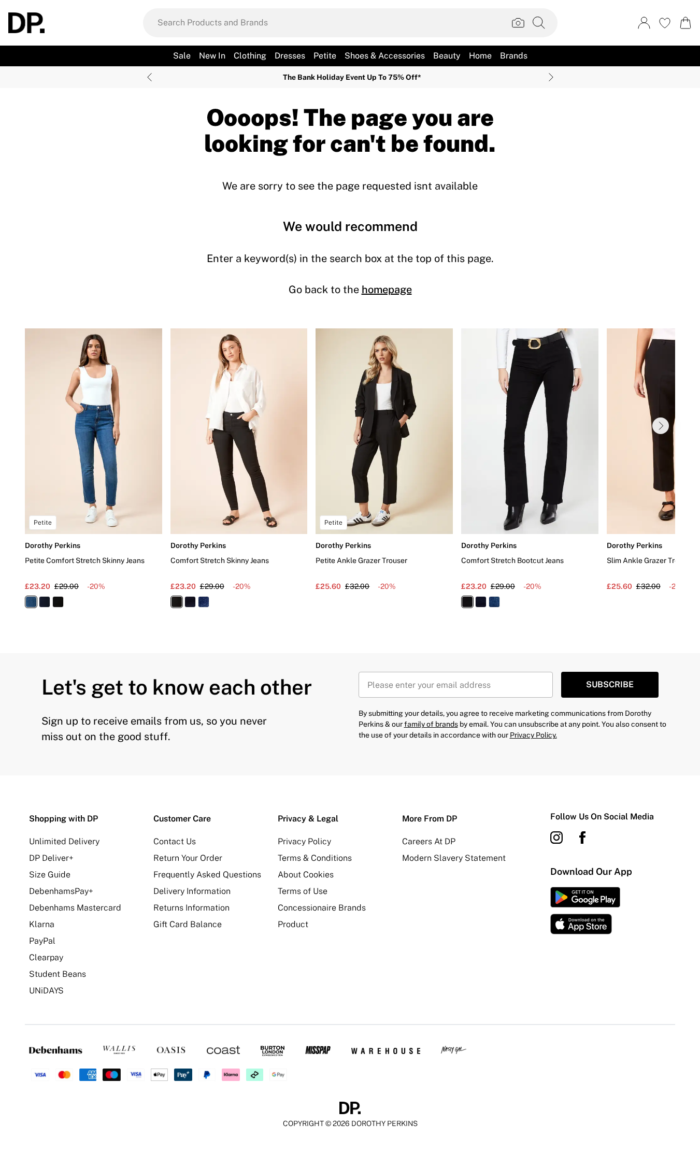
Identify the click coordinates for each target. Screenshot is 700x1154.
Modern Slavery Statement (454, 858)
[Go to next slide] (660, 425)
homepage (387, 289)
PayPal (42, 941)
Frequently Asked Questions (207, 874)
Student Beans (57, 974)
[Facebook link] (582, 837)
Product (293, 924)
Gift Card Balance (187, 924)
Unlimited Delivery (64, 841)
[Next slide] (551, 77)
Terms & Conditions (315, 858)
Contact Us (174, 841)
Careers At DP (428, 841)
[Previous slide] (149, 77)
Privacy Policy (304, 841)
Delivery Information (192, 891)
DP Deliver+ (51, 858)
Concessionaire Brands (322, 908)
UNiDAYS (46, 991)
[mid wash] (31, 602)
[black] (58, 602)
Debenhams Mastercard (75, 908)
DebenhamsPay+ (61, 891)
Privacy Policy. (533, 735)
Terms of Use (302, 891)
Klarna (41, 924)
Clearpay (46, 957)
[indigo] (44, 602)
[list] (350, 474)
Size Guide (49, 874)
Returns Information (191, 908)
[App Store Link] (585, 910)
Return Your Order (187, 858)
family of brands (431, 724)
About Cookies (306, 874)
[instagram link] (556, 837)
